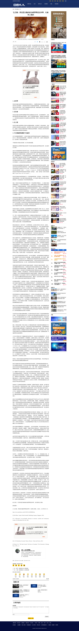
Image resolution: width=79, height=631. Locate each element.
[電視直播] (58, 350)
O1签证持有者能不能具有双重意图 (63, 189)
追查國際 (18, 624)
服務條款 (23, 622)
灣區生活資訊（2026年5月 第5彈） (63, 208)
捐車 (45, 622)
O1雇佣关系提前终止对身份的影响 (63, 202)
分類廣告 (46, 3)
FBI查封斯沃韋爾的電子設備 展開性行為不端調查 (63, 118)
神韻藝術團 (29, 624)
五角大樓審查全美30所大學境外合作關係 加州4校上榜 (63, 130)
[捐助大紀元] (58, 340)
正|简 (47, 41)
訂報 (47, 622)
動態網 (53, 624)
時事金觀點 (17, 9)
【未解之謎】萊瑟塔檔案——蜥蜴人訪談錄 (63, 171)
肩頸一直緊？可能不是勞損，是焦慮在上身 (63, 177)
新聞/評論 (29, 3)
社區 (34, 3)
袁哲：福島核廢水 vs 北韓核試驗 (22, 569)
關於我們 (14, 622)
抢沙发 (47, 578)
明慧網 (50, 624)
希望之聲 (38, 624)
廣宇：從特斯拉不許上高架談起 (22, 568)
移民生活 (40, 3)
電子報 (36, 622)
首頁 (13, 9)
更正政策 (18, 622)
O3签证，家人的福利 (63, 213)
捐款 (42, 622)
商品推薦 (56, 3)
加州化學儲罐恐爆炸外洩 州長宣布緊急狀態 (63, 220)
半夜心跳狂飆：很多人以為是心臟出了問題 (63, 165)
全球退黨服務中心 (44, 624)
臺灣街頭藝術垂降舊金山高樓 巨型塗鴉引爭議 (63, 136)
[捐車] (58, 159)
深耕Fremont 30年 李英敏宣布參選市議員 (63, 195)
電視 (50, 622)
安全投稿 (31, 622)
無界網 (57, 624)
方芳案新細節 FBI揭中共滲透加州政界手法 (63, 112)
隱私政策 (27, 622)
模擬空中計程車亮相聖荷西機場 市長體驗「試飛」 (63, 93)
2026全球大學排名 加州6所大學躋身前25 (63, 183)
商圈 (39, 622)
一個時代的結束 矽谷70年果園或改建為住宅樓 (63, 124)
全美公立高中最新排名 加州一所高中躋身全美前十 (63, 87)
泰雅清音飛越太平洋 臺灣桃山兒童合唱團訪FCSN (63, 106)
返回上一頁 (30, 618)
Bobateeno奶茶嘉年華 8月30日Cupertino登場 (63, 143)
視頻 (51, 3)
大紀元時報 (34, 624)
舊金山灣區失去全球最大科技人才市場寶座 (63, 99)
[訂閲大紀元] (58, 320)
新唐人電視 (24, 624)
